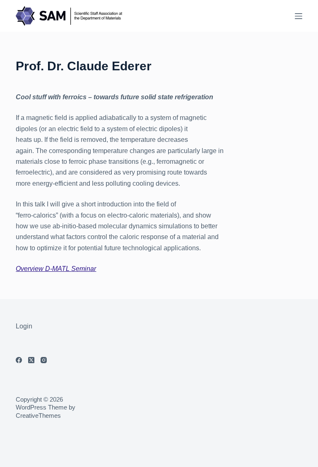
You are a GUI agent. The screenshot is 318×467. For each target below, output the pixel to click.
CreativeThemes (38, 415)
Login (24, 326)
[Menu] (298, 16)
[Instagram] (44, 360)
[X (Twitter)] (31, 360)
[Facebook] (19, 360)
